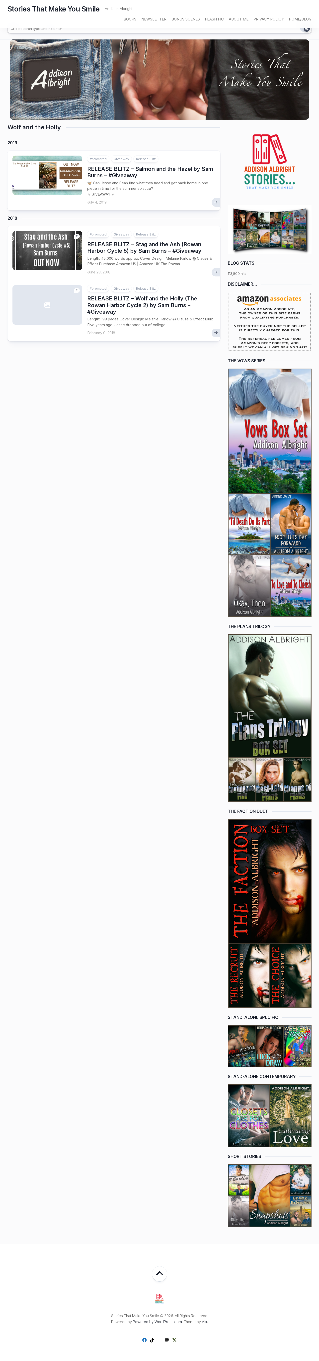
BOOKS (130, 19)
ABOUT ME (238, 19)
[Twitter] (174, 1340)
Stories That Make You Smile (53, 9)
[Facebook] (144, 1340)
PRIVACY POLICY (268, 19)
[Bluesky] (159, 1340)
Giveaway (121, 159)
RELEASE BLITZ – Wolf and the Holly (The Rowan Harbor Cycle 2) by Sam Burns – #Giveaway (142, 305)
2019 (12, 142)
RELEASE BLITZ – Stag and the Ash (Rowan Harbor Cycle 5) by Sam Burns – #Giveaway (144, 247)
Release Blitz (146, 159)
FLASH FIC (214, 19)
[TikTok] (152, 1340)
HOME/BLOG (300, 19)
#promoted (98, 159)
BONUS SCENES (185, 19)
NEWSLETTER (153, 19)
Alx (204, 1321)
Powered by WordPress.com (157, 1321)
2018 (12, 218)
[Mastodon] (167, 1340)
